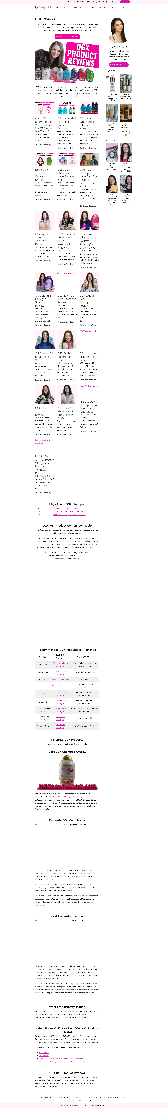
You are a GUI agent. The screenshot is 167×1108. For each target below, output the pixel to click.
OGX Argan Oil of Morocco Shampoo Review (44, 358)
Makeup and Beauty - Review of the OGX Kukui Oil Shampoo (65, 1062)
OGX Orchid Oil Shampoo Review (66, 357)
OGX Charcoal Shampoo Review (44, 411)
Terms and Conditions (114, 1098)
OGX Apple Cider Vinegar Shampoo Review (43, 239)
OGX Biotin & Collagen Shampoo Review (43, 300)
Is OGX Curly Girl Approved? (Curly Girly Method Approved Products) (44, 465)
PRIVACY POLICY (48, 1098)
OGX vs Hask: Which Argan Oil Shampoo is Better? (88, 123)
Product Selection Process (86, 1098)
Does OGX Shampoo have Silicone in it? (45, 122)
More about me (117, 65)
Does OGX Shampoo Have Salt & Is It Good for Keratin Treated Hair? (89, 178)
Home (56, 8)
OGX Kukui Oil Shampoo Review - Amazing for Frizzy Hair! (66, 240)
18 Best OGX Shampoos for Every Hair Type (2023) (89, 406)
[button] (67, 36)
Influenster (44, 1055)
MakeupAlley (44, 1052)
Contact (125, 2)
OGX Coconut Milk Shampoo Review (89, 357)
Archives (78, 1100)
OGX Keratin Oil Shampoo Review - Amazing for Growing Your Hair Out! (88, 242)
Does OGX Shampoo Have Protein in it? (65, 174)
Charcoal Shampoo (60, 686)
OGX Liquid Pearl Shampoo (60, 797)
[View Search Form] (117, 2)
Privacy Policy (101, 1105)
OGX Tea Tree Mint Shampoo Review (66, 299)
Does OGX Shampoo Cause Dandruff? (41, 174)
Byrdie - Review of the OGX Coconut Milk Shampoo (61, 1059)
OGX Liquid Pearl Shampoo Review (87, 300)
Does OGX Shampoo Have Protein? (69, 511)
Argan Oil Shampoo (60, 679)
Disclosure (64, 1098)
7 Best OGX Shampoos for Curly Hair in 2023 (66, 413)
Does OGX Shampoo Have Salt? (69, 508)
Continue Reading (43, 145)
